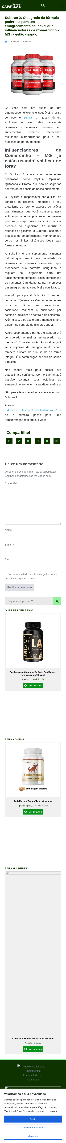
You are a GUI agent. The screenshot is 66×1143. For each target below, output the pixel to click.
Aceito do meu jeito (33, 1127)
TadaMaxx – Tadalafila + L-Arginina (33, 801)
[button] (62, 5)
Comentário (12, 483)
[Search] (57, 601)
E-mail (9, 544)
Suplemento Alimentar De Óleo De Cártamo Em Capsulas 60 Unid (33, 673)
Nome (9, 530)
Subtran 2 (30, 117)
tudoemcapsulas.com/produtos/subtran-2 (31, 410)
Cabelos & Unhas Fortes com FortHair (33, 1038)
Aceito (33, 1119)
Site (7, 559)
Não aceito (33, 1136)
